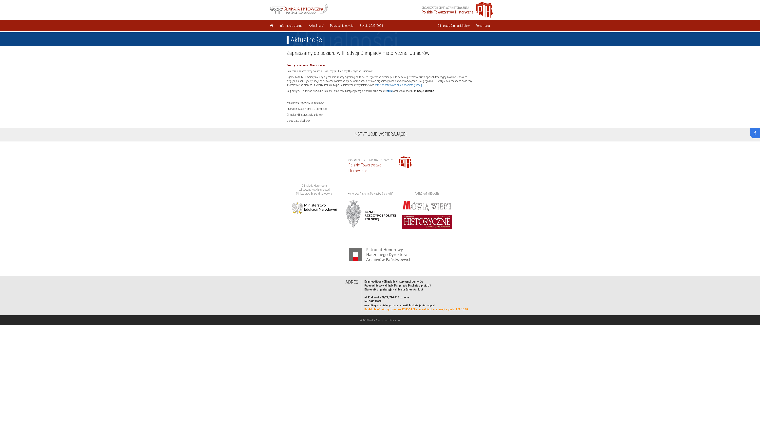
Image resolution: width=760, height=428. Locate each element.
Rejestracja (483, 26)
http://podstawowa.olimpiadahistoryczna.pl (399, 85)
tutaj (390, 91)
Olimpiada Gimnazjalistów (454, 26)
